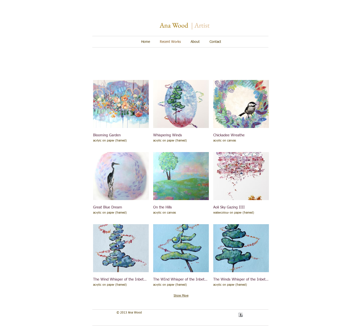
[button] (121, 114)
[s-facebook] (240, 315)
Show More (181, 295)
